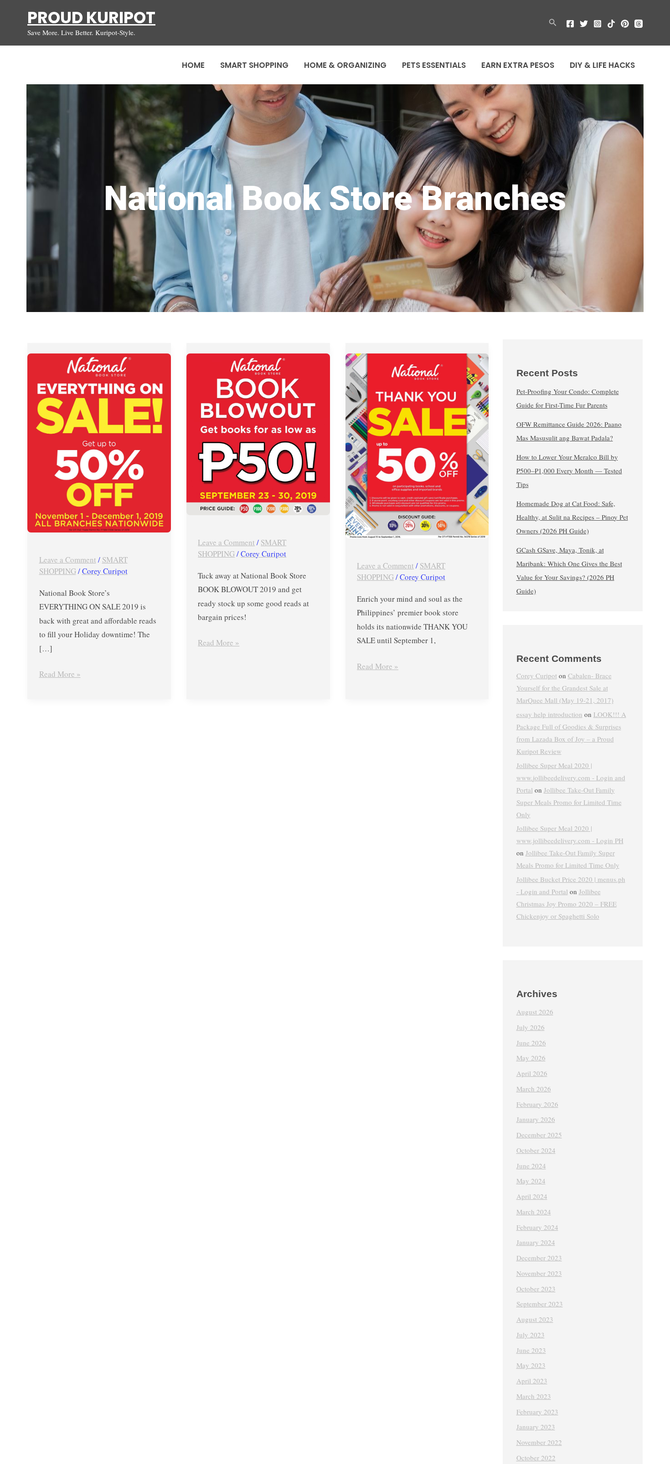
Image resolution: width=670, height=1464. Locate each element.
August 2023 (534, 1319)
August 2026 (534, 1011)
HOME (193, 65)
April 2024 (531, 1196)
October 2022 (536, 1457)
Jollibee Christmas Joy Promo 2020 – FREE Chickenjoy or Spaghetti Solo (566, 904)
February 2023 (537, 1411)
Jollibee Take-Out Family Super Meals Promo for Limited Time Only (569, 802)
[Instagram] (597, 24)
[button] (553, 23)
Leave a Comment (67, 559)
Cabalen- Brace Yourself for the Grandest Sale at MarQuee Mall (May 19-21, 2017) (564, 688)
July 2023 (530, 1334)
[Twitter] (584, 24)
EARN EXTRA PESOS (517, 65)
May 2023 (531, 1365)
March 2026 (533, 1088)
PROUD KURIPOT (91, 17)
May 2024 (531, 1180)
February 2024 (537, 1227)
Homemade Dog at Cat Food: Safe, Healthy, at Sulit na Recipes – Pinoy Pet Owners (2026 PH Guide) (572, 517)
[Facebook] (570, 24)
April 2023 (531, 1380)
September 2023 (539, 1303)
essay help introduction (549, 714)
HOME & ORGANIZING (345, 65)
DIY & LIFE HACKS (602, 65)
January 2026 (535, 1119)
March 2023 (533, 1396)
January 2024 (535, 1242)
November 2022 (539, 1442)
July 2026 (530, 1027)
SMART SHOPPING (254, 65)
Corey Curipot (536, 675)
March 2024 (533, 1211)
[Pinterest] (625, 24)
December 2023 (539, 1257)
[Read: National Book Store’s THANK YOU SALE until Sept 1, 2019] (417, 445)
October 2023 (536, 1288)
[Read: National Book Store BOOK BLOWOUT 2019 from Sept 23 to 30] (258, 434)
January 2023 (535, 1426)
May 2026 (531, 1057)
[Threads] (638, 24)
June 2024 (531, 1165)
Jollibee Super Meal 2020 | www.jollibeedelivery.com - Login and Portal (570, 777)
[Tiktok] (611, 24)
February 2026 (537, 1104)
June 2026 (531, 1042)
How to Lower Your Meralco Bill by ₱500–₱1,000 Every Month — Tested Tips (569, 470)
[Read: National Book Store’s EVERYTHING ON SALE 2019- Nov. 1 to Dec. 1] (99, 442)
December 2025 (539, 1134)
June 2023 (531, 1350)
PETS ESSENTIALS (434, 65)
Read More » (60, 673)
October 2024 (536, 1150)
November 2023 (539, 1273)
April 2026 (531, 1073)
